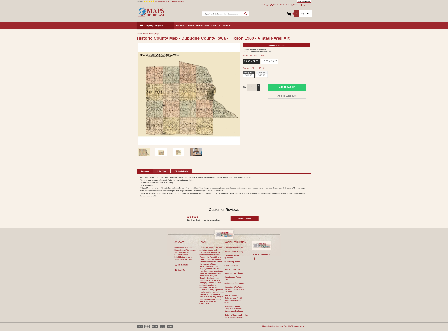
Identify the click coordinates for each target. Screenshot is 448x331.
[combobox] (225, 13)
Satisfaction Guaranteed (234, 283)
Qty (244, 87)
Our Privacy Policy (232, 262)
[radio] (251, 61)
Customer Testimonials (233, 248)
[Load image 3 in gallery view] (178, 152)
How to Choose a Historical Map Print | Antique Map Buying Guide (233, 299)
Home (139, 34)
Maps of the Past (281, 326)
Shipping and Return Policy (232, 278)
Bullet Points (162, 171)
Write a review (244, 218)
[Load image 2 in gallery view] (161, 152)
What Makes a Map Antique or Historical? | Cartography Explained (233, 308)
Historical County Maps (151, 34)
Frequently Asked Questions (231, 256)
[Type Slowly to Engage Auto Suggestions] (245, 13)
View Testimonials (304, 1)
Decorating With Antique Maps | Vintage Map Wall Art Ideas (234, 289)
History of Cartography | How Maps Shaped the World (236, 316)
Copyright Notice (231, 265)
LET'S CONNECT (261, 254)
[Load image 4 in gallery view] (196, 152)
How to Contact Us (232, 269)
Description (145, 171)
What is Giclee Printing (233, 252)
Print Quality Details (181, 171)
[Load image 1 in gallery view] (144, 152)
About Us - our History (233, 273)
